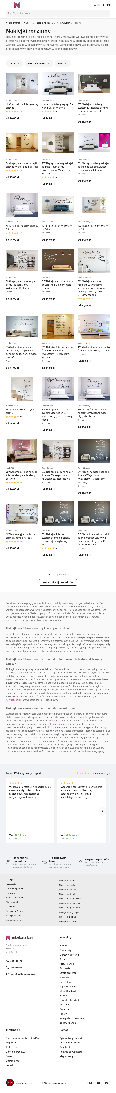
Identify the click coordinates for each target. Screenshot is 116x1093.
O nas (9, 1056)
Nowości (64, 977)
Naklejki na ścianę (14, 911)
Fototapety (11, 884)
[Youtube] (98, 1083)
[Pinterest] (106, 1083)
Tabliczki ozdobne (14, 897)
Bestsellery (65, 982)
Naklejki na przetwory (69, 907)
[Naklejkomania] (31, 937)
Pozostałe (10, 906)
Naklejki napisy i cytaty (70, 912)
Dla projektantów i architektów (22, 1038)
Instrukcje (11, 1047)
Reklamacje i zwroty (70, 1042)
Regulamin (65, 1047)
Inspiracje (11, 1042)
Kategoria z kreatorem (72, 1018)
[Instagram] (90, 1083)
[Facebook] (83, 1083)
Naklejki (9, 879)
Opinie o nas (12, 1060)
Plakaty (63, 1013)
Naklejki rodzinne (67, 921)
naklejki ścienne (56, 723)
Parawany (10, 893)
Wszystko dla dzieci (15, 920)
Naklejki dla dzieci (67, 916)
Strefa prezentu (68, 972)
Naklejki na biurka (67, 894)
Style (62, 959)
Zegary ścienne (68, 1022)
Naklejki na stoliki (67, 889)
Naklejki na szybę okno (70, 898)
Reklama (64, 1004)
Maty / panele (12, 902)
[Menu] (9, 5)
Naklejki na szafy (67, 885)
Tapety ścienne (68, 986)
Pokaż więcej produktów (58, 582)
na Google (105, 773)
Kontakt (10, 1065)
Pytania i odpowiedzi (71, 1038)
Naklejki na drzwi (67, 880)
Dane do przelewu (15, 1051)
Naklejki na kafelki (14, 915)
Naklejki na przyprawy (69, 903)
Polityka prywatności (71, 1051)
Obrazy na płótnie (14, 888)
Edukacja (64, 995)
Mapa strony (66, 1056)
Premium (65, 1009)
